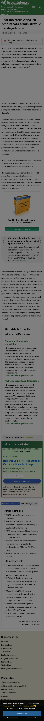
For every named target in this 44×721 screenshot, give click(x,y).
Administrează (12, 718)
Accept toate (22, 714)
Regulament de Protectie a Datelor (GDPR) (19, 706)
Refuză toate (32, 718)
